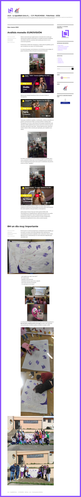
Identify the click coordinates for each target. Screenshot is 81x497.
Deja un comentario (11, 42)
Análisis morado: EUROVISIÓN (24, 32)
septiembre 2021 (61, 62)
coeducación (9, 38)
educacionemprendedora (12, 233)
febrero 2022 (60, 60)
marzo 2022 (60, 59)
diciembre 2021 (60, 61)
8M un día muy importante (22, 226)
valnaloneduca (10, 40)
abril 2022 (59, 58)
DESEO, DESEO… (61, 45)
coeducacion (9, 232)
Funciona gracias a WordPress (37, 492)
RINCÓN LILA (60, 50)
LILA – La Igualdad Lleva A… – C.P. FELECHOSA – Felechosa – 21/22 (33, 16)
